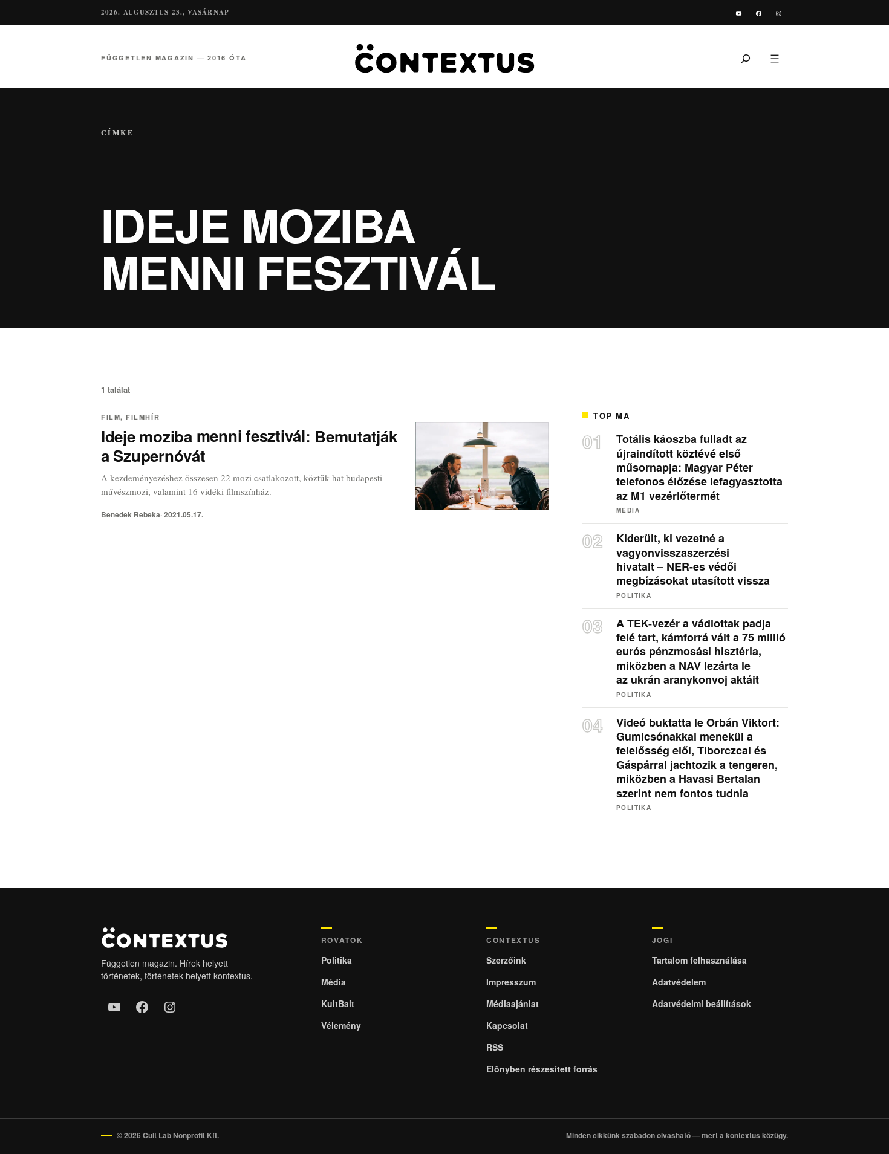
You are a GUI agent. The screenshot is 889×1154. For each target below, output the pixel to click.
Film (110, 416)
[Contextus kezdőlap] (444, 58)
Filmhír (143, 416)
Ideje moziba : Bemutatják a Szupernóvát (249, 446)
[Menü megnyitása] (774, 58)
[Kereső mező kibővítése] (745, 58)
